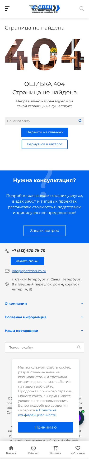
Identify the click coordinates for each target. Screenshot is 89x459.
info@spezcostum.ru (29, 271)
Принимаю (46, 427)
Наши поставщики (21, 331)
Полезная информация (26, 317)
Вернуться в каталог (44, 144)
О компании (16, 303)
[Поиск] (80, 121)
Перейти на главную (44, 132)
